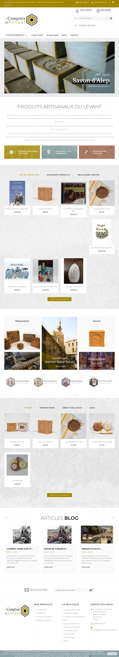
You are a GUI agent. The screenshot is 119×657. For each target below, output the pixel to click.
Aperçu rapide (27, 182)
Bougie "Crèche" (74, 287)
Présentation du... (92, 549)
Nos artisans (41, 610)
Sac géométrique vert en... (101, 248)
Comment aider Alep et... (20, 549)
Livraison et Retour (72, 610)
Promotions (41, 613)
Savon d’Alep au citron (102, 442)
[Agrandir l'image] (19, 534)
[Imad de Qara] (73, 382)
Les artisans (52, 35)
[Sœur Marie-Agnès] (101, 382)
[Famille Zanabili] (18, 382)
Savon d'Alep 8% (17, 442)
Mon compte (69, 637)
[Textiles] (22, 361)
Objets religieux (72, 408)
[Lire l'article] (24, 534)
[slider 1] (59, 67)
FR (77, 2)
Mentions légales (71, 613)
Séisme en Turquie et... (56, 549)
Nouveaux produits (44, 617)
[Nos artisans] (97, 152)
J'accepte (112, 654)
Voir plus (11, 567)
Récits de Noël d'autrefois (45, 287)
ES (80, 2)
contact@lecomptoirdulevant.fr (102, 630)
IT (88, 2)
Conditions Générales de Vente (73, 618)
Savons (28, 408)
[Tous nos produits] (22, 152)
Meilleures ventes (43, 620)
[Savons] (97, 333)
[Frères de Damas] (45, 382)
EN (84, 2)
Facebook (109, 2)
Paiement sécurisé (72, 627)
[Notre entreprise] (59, 152)
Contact (74, 35)
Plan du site (69, 634)
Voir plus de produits (59, 299)
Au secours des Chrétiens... (17, 209)
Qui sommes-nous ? (72, 624)
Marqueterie (47, 408)
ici (90, 656)
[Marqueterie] (22, 333)
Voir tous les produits (59, 495)
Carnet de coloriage (17, 287)
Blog (64, 35)
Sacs (92, 408)
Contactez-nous (71, 630)
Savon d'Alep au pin (101, 209)
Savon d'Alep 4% (45, 209)
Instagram (113, 2)
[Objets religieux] (97, 361)
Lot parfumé (17, 481)
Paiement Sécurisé (87, 25)
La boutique (37, 35)
